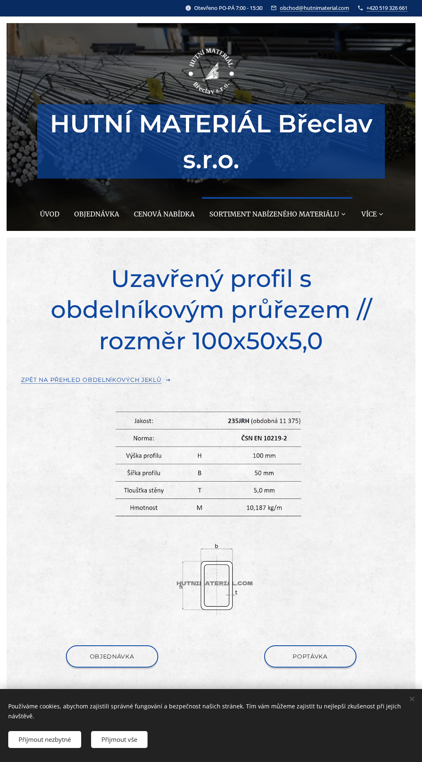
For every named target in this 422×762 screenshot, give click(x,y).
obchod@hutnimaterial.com (314, 8)
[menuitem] (50, 214)
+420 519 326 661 (387, 8)
